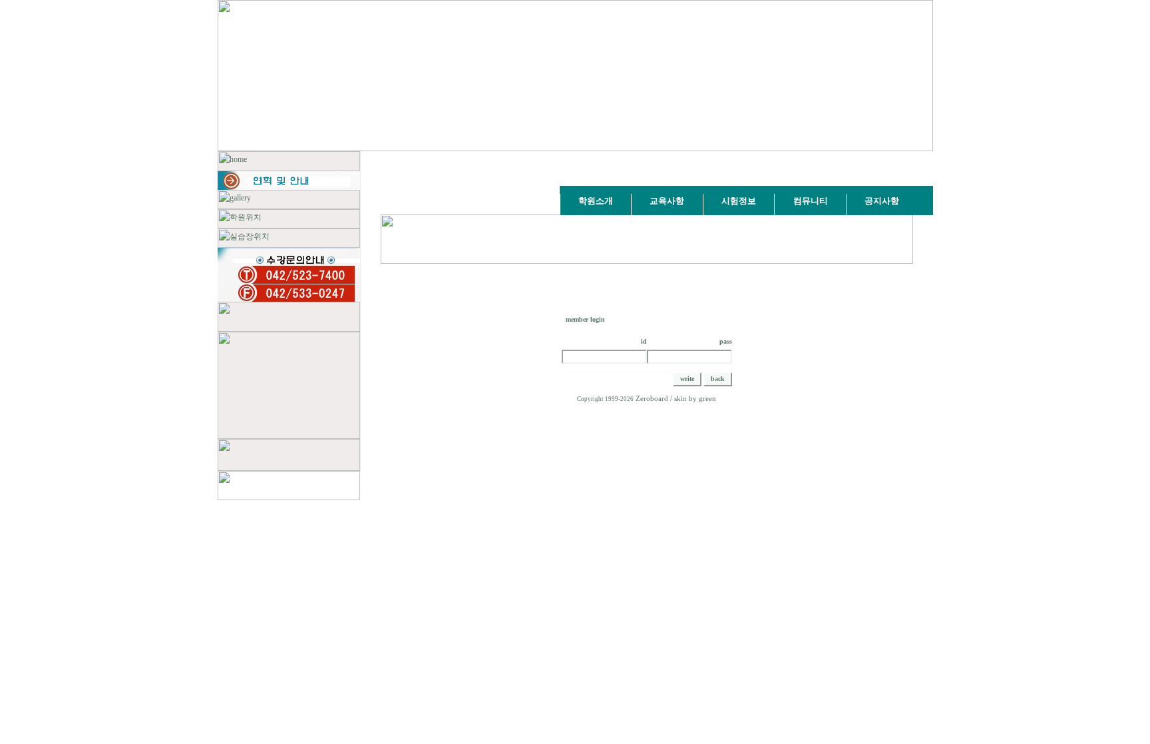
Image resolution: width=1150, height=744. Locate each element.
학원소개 (595, 201)
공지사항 (881, 201)
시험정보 (738, 201)
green (707, 398)
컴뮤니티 (810, 201)
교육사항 (667, 201)
